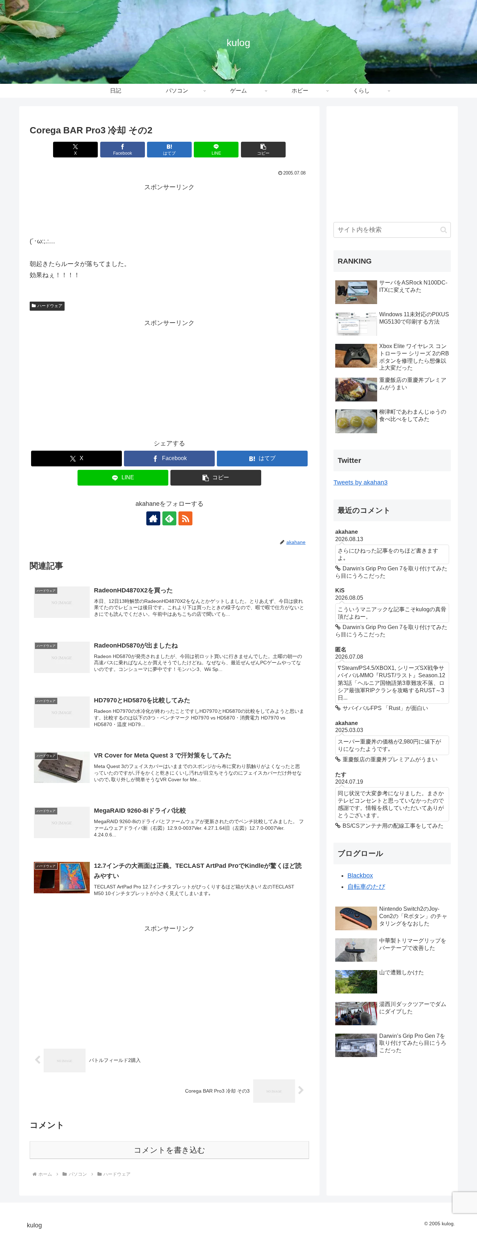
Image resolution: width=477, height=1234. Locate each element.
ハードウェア (50, 305)
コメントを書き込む (169, 1150)
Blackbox (360, 875)
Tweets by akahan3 (360, 482)
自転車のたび (366, 887)
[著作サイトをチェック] (153, 518)
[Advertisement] (169, 208)
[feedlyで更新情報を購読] (169, 518)
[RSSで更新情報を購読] (185, 518)
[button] (263, 149)
